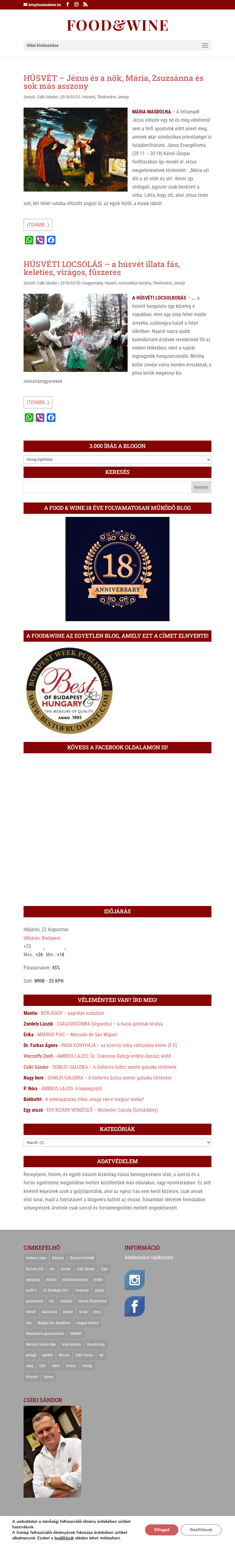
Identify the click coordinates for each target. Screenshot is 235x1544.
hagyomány (93, 283)
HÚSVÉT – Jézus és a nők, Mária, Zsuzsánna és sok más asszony (113, 82)
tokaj (29, 1366)
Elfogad (161, 1530)
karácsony (49, 1312)
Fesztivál (82, 1290)
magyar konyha (87, 1323)
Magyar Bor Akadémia (54, 1323)
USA (42, 1366)
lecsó (83, 1312)
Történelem (106, 96)
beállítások (64, 1538)
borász (66, 1269)
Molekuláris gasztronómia (45, 1334)
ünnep (123, 96)
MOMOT (76, 1334)
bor (52, 1269)
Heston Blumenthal (92, 1301)
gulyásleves (34, 1301)
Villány (71, 1366)
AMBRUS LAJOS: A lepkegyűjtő (71, 1088)
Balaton (58, 1258)
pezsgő (31, 1355)
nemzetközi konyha (134, 283)
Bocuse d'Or (35, 1269)
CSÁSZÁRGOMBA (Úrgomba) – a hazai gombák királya (110, 1024)
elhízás (51, 1280)
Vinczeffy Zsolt (38, 1056)
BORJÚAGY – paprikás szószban (72, 1013)
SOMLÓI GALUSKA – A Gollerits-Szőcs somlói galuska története (114, 1067)
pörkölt (48, 1355)
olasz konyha (71, 1344)
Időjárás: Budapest (42, 938)
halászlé (66, 1301)
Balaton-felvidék (82, 1258)
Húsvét (89, 96)
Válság (87, 1366)
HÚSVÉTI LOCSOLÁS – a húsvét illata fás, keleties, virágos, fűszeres (102, 268)
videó (56, 1366)
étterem (32, 1377)
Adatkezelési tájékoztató (149, 1257)
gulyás (99, 1290)
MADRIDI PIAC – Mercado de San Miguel (77, 1035)
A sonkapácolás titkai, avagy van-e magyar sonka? (94, 1099)
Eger (104, 1269)
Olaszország (96, 1344)
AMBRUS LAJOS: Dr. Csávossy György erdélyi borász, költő (114, 1056)
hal (51, 1301)
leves (97, 1312)
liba (29, 1323)
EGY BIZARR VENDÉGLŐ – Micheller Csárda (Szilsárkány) (102, 1110)
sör (101, 1355)
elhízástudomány (75, 1280)
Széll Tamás (84, 1355)
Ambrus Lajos (36, 1258)
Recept (64, 1355)
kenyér (68, 1312)
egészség (33, 1280)
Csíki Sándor (47, 96)
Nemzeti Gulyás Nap (41, 1344)
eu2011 (31, 1290)
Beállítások (201, 1530)
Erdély (98, 1280)
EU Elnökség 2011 (56, 1290)
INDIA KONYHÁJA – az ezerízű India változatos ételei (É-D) (119, 1045)
